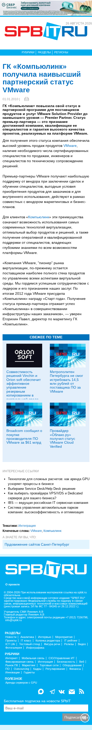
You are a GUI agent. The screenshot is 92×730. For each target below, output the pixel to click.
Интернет (11, 658)
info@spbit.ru (13, 620)
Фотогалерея (13, 647)
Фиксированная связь (19, 661)
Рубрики (28, 52)
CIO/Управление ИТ (62, 658)
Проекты (11, 640)
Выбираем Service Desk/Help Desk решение (41, 489)
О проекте (12, 584)
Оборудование (72, 665)
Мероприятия (64, 637)
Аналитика (27, 637)
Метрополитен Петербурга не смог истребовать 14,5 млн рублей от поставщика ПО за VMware (66, 381)
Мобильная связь (33, 658)
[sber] (46, 8)
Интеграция (27, 526)
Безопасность (66, 661)
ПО (7, 669)
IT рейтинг (70, 640)
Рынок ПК (11, 665)
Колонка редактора (48, 640)
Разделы (44, 52)
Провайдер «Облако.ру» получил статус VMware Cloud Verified (62, 439)
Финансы (75, 669)
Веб (81, 661)
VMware (70, 146)
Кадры (37, 669)
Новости (10, 637)
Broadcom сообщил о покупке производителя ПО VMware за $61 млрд (24, 436)
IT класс (26, 640)
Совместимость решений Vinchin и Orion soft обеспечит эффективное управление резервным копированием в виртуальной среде (23, 385)
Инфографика (35, 647)
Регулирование (55, 669)
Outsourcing (21, 669)
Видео (82, 644)
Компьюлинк (38, 217)
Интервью (44, 637)
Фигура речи (52, 644)
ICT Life (10, 644)
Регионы (61, 52)
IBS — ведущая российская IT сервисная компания (48, 503)
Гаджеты (29, 672)
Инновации (12, 672)
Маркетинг (29, 665)
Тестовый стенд (29, 644)
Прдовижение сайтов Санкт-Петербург (37, 544)
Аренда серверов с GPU (21, 682)
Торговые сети (49, 665)
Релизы (69, 644)
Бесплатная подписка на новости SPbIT (37, 701)
